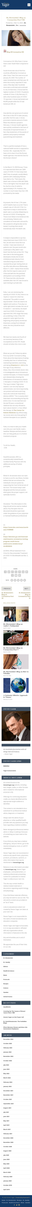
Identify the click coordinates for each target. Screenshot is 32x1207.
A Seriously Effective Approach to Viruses (15, 696)
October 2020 (7, 1146)
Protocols (6, 979)
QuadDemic (7, 1007)
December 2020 (8, 1138)
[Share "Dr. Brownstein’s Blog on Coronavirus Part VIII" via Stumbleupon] (12, 575)
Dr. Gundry (6, 962)
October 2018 (7, 1185)
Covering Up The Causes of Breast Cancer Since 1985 (14, 1012)
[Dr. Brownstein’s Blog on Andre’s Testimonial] (16, 614)
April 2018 (6, 1189)
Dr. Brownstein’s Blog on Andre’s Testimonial (13, 625)
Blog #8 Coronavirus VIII (15, 52)
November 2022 (8, 1056)
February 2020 (7, 1176)
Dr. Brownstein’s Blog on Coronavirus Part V (13, 649)
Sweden (5, 992)
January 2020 (7, 1181)
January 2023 (7, 1052)
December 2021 (8, 1091)
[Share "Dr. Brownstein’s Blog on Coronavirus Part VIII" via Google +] (12, 572)
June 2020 (6, 1159)
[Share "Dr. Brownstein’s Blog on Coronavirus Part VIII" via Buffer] (26, 572)
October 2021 (7, 1099)
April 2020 (6, 1168)
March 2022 (7, 1078)
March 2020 (7, 1172)
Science (5, 988)
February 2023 (7, 1048)
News (5, 975)
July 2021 (6, 1112)
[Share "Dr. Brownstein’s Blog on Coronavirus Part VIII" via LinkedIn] (23, 572)
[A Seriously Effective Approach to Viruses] (16, 685)
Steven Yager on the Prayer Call (13, 1017)
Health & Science (8, 971)
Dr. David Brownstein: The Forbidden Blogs (15, 1022)
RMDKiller (6, 766)
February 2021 (7, 1133)
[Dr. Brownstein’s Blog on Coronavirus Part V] (16, 637)
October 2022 (7, 1061)
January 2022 (7, 1086)
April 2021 (6, 1125)
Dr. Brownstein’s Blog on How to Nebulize (16, 672)
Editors (5, 966)
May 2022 (6, 1073)
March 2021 (7, 1129)
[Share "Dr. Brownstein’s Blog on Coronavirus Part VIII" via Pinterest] (19, 572)
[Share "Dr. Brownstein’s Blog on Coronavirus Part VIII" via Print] (19, 575)
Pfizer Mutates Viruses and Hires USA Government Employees (15, 1028)
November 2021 (8, 1095)
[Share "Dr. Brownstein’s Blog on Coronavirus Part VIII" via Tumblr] (16, 572)
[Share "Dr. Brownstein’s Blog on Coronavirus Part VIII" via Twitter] (9, 572)
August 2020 (7, 1151)
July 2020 (6, 1155)
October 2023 (7, 1043)
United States (7, 996)
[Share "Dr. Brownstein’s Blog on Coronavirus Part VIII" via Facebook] (5, 572)
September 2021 (8, 1103)
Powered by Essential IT (23, 1197)
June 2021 (6, 1116)
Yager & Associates (9, 770)
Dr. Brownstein (8, 958)
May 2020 (6, 1164)
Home (3, 1200)
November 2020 (8, 1142)
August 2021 (7, 1108)
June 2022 (6, 1069)
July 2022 (6, 1065)
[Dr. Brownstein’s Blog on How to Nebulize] (16, 661)
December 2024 (8, 1039)
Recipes (5, 984)
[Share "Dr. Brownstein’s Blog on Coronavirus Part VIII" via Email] (16, 575)
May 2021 (6, 1121)
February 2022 (7, 1082)
